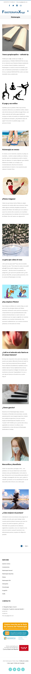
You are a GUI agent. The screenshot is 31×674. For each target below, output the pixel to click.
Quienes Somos (6, 563)
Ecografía (4, 590)
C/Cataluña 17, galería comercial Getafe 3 (13, 609)
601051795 (6, 2)
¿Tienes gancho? (8, 408)
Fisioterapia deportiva (7, 573)
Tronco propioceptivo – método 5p (15, 55)
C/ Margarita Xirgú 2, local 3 (9, 607)
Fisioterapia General (7, 570)
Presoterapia (5, 587)
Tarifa (3, 593)
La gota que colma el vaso (12, 260)
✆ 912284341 (12, 2)
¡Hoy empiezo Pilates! (10, 302)
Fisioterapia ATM (6, 580)
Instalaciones (5, 567)
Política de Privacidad (19, 663)
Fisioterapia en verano (10, 150)
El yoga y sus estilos (10, 103)
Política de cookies (24, 661)
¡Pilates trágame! (8, 199)
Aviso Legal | (11, 663)
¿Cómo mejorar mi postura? (12, 513)
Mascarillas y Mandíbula (11, 464)
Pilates (4, 577)
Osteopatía (5, 583)
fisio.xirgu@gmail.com (22, 2)
